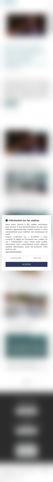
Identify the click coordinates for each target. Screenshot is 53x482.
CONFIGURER (15, 258)
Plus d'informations (14, 251)
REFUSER (37, 258)
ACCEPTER (26, 264)
